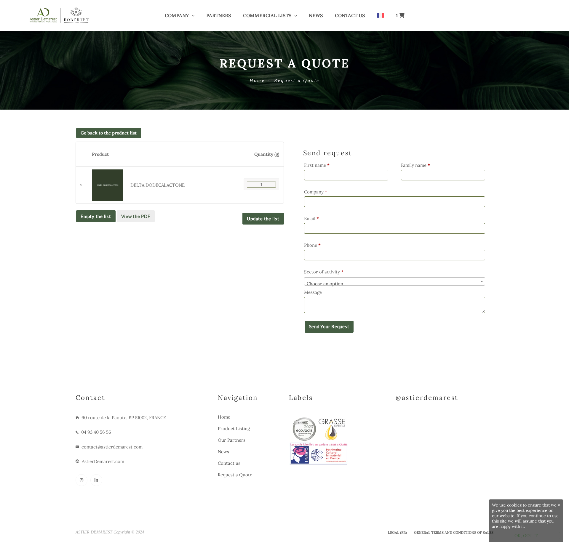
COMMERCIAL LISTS (267, 15)
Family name (415, 165)
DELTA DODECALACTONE (157, 185)
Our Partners (231, 440)
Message (313, 292)
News (316, 15)
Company (315, 192)
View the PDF (135, 216)
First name (317, 165)
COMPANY (177, 15)
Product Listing (234, 428)
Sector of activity (323, 272)
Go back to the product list (109, 133)
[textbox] (394, 284)
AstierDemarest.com (103, 461)
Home (257, 80)
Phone (312, 245)
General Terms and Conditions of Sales (453, 532)
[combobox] (394, 281)
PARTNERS (218, 15)
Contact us (350, 15)
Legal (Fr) (397, 532)
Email (311, 218)
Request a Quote (235, 475)
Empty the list (96, 216)
